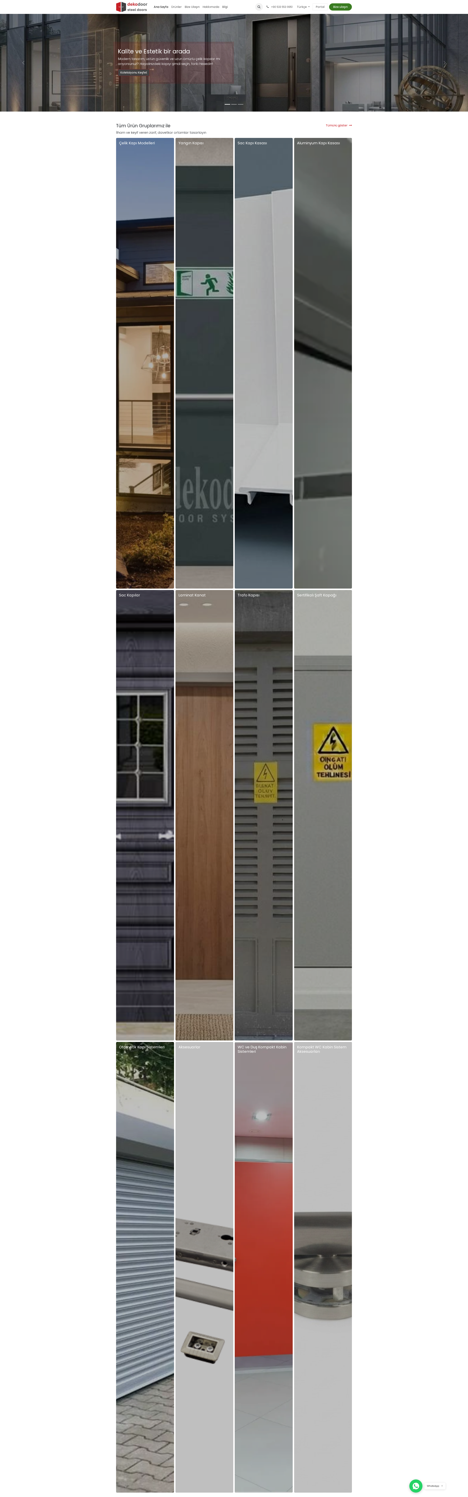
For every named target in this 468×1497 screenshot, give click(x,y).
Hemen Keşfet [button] (129, 585)
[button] (259, 7)
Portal (320, 7)
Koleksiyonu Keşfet (133, 72)
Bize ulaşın (340, 7)
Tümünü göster (337, 125)
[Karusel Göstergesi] (227, 104)
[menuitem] (161, 7)
